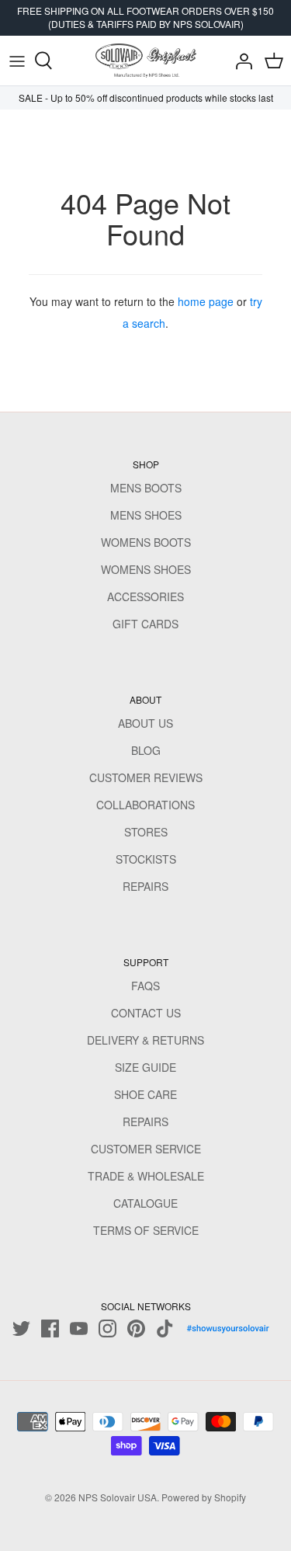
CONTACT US (146, 1013)
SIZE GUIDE (145, 1067)
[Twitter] (21, 1328)
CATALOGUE (145, 1203)
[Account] (240, 60)
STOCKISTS (146, 859)
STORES (146, 832)
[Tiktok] (165, 1328)
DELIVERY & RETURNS (145, 1040)
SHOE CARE (145, 1094)
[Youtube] (79, 1328)
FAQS (145, 985)
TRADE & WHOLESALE (146, 1176)
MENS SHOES (146, 515)
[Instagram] (107, 1328)
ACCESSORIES (145, 596)
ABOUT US (145, 723)
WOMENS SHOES (146, 569)
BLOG (146, 750)
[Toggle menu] (17, 60)
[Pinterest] (136, 1328)
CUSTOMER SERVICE (146, 1148)
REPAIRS (145, 886)
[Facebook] (50, 1328)
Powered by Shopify (203, 1497)
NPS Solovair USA (117, 1497)
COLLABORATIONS (145, 804)
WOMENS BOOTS (146, 542)
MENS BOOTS (146, 488)
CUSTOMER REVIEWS (146, 777)
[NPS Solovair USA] (145, 60)
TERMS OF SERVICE (146, 1230)
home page (206, 301)
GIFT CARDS (145, 623)
